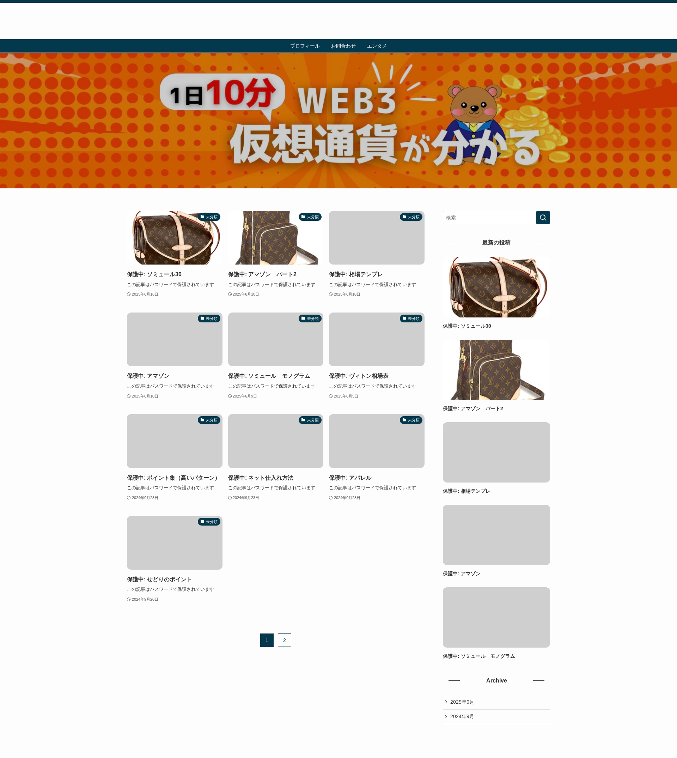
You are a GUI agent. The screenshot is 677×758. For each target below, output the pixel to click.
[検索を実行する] (543, 217)
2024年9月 (462, 716)
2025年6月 (462, 702)
